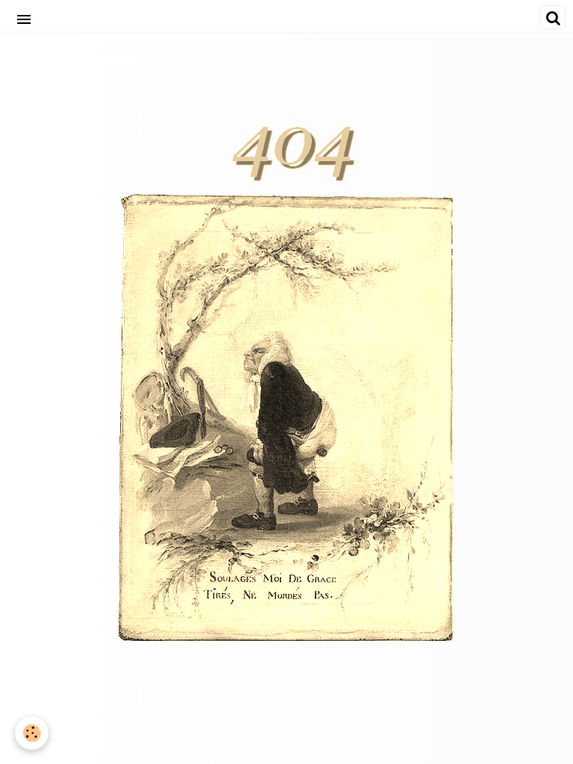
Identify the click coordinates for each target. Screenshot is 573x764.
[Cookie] (31, 733)
